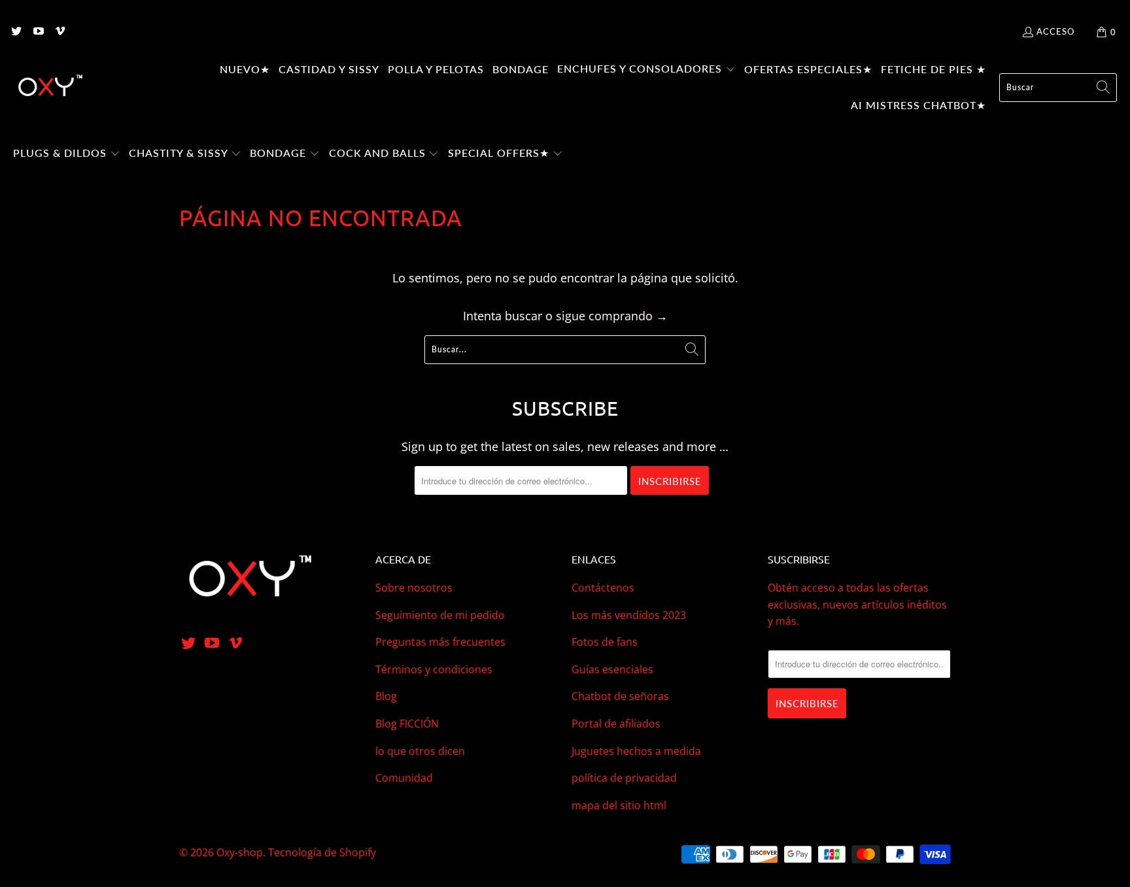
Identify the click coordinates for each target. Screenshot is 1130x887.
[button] (646, 70)
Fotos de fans (605, 642)
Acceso (1055, 31)
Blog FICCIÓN (407, 723)
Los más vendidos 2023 (629, 615)
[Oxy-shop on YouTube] (37, 32)
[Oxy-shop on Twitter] (16, 32)
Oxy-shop (239, 852)
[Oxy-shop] (49, 88)
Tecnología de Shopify (322, 852)
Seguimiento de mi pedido (440, 615)
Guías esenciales (612, 669)
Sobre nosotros (414, 587)
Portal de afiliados (616, 723)
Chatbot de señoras (620, 696)
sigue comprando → (612, 316)
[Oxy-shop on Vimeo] (59, 32)
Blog (386, 696)
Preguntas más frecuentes (440, 642)
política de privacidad (624, 778)
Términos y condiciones (433, 669)
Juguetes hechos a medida (636, 751)
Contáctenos (603, 587)
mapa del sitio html (619, 805)
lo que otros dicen (420, 751)
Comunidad (404, 778)
